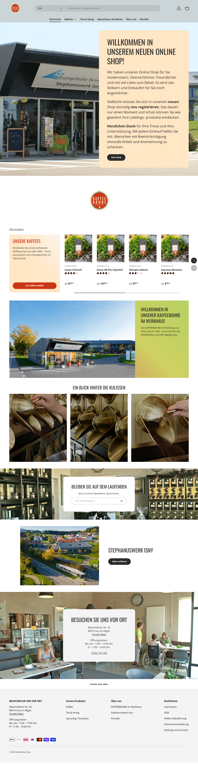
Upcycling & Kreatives (110, 19)
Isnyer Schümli (73, 269)
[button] (187, 8)
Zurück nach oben (99, 684)
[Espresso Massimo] (175, 248)
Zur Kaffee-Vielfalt (35, 285)
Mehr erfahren (119, 561)
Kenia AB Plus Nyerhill (110, 269)
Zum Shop (116, 157)
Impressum (170, 706)
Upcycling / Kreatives (77, 718)
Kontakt (144, 19)
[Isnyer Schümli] (78, 248)
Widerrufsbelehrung (175, 718)
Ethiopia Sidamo (138, 269)
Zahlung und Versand (176, 730)
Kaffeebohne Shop (23, 752)
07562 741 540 (99, 653)
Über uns (131, 19)
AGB (166, 712)
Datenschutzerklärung (176, 724)
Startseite (55, 19)
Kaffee (69, 706)
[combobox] (97, 8)
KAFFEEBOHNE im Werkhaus (126, 706)
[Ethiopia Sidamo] (143, 248)
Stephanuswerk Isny (122, 712)
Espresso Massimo (171, 269)
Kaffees (69, 19)
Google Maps (99, 634)
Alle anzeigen (16, 229)
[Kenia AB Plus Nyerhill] (110, 248)
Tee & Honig (87, 19)
